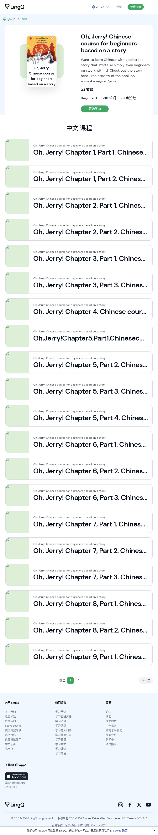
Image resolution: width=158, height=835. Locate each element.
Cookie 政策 (98, 825)
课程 (24, 19)
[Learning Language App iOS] (16, 776)
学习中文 (9, 19)
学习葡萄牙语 (63, 735)
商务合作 (10, 735)
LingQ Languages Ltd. (43, 818)
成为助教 (111, 721)
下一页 (145, 680)
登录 (119, 6)
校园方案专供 (13, 730)
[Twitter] (139, 804)
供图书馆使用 (13, 739)
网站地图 (83, 825)
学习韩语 (60, 748)
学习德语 (60, 725)
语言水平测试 (114, 730)
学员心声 (10, 744)
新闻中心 (111, 739)
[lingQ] (14, 7)
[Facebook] (129, 804)
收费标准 (10, 716)
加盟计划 (111, 735)
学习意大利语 (63, 730)
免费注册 (135, 6)
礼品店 (9, 748)
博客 (108, 716)
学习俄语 (60, 753)
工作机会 (111, 725)
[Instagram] (120, 804)
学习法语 (60, 721)
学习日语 (60, 739)
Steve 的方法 (13, 725)
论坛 (108, 712)
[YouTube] (148, 804)
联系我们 (10, 721)
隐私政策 (70, 825)
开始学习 (95, 109)
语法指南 (111, 744)
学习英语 (60, 712)
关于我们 (10, 712)
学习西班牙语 (63, 716)
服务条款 (57, 825)
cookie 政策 (120, 830)
